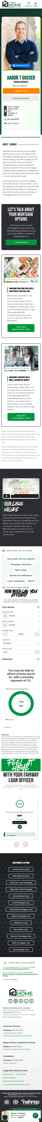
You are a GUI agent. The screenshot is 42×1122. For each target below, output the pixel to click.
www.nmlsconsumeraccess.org (14, 1096)
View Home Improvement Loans (21, 328)
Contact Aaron (21, 242)
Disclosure (7, 727)
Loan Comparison (16, 581)
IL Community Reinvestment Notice (16, 1084)
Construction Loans (21, 869)
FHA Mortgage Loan (21, 903)
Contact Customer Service (13, 1033)
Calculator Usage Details (17, 587)
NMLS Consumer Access (12, 1017)
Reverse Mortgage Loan (21, 936)
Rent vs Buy (21, 570)
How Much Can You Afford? (21, 559)
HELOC (31, 581)
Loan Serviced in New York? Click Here (17, 1035)
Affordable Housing (21, 876)
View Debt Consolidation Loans (21, 417)
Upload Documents (21, 98)
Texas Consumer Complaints (13, 1081)
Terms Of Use (21, 1074)
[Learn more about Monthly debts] (39, 630)
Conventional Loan (21, 896)
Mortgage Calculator (21, 564)
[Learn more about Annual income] (39, 612)
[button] (35, 4)
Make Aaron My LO (22, 65)
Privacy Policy (8, 1074)
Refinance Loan (21, 923)
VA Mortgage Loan (21, 950)
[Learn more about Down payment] (39, 621)
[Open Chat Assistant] (35, 1115)
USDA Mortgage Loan (21, 943)
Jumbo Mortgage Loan (21, 916)
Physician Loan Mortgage (21, 883)
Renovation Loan (21, 929)
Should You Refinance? (21, 575)
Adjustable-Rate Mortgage (21, 889)
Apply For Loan (21, 91)
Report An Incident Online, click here (17, 1049)
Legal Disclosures (9, 1077)
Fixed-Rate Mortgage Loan (21, 909)
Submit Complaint (10, 1063)
